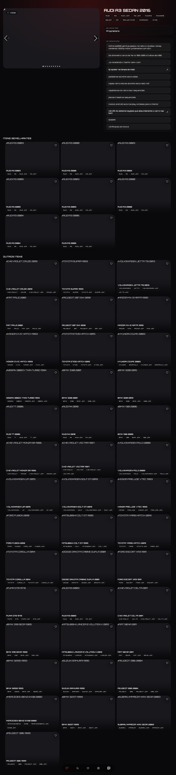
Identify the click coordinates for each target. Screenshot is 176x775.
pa (117, 20)
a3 (115, 16)
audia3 (148, 16)
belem (109, 20)
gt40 (155, 20)
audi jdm (125, 16)
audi (108, 16)
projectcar (129, 20)
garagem (143, 20)
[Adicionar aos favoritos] (55, 145)
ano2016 (160, 16)
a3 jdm (137, 16)
